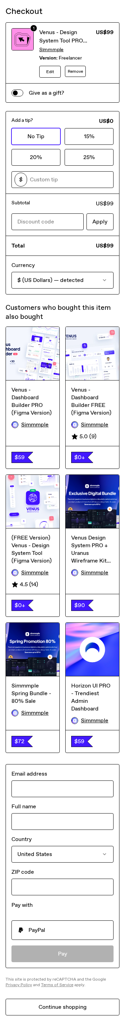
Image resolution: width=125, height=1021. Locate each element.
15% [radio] (89, 136)
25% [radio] (89, 157)
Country (21, 839)
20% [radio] (36, 157)
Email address (29, 773)
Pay (62, 953)
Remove (75, 71)
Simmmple (51, 50)
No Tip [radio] (35, 136)
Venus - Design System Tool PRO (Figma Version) (61, 40)
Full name (23, 806)
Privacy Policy (19, 984)
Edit (50, 71)
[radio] (62, 930)
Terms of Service (57, 984)
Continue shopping (62, 1007)
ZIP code (22, 872)
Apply (100, 221)
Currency (23, 265)
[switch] (17, 92)
